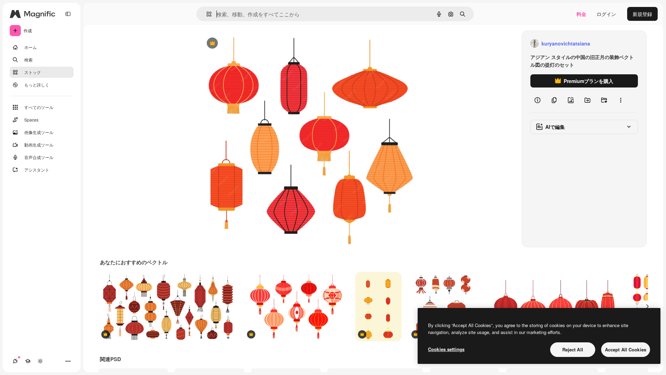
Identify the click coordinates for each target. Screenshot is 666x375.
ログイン (606, 13)
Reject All (572, 349)
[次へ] (647, 306)
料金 (581, 13)
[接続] (15, 361)
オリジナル (247, 43)
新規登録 (642, 13)
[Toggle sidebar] (68, 13)
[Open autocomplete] (206, 14)
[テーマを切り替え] (40, 361)
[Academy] (27, 361)
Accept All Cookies (625, 349)
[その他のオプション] (620, 100)
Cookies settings (446, 349)
